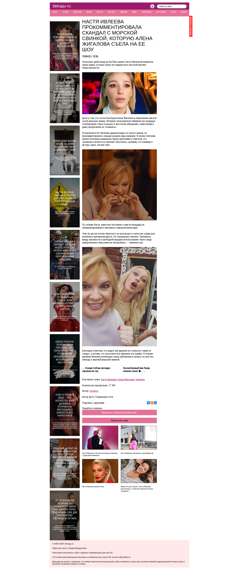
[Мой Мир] (155, 402)
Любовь (123, 12)
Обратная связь (59, 548)
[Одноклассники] (151, 402)
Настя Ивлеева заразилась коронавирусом (137, 453)
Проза (65, 12)
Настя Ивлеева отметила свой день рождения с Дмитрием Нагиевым (99, 454)
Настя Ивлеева (109, 379)
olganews (140, 379)
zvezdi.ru (94, 390)
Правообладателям (77, 548)
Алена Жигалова (126, 379)
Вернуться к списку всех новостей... (119, 412)
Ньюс (54, 12)
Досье (184, 12)
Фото (173, 12)
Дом (134, 12)
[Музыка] (153, 7)
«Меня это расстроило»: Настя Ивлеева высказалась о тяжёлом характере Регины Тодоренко (137, 488)
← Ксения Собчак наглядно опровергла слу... (96, 370)
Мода (89, 12)
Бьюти (100, 12)
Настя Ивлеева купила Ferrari (93, 486)
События (77, 12)
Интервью (161, 12)
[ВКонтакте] (148, 402)
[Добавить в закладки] (190, 26)
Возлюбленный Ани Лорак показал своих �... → (136, 370)
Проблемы (146, 12)
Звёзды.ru (61, 6)
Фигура (111, 12)
